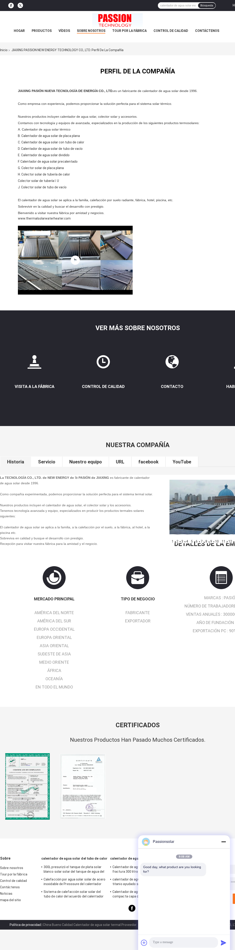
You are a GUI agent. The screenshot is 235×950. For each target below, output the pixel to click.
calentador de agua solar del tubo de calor (74, 858)
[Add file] (144, 943)
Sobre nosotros (91, 31)
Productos (42, 31)
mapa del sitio (10, 900)
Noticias (6, 893)
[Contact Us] (172, 364)
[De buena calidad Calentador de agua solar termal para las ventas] (27, 786)
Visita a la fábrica (34, 386)
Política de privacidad (25, 925)
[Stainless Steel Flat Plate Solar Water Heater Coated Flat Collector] (75, 260)
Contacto (172, 386)
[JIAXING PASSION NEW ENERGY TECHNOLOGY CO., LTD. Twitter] (20, 5)
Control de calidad (171, 31)
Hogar (19, 31)
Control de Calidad (103, 386)
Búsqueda (206, 5)
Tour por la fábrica (129, 31)
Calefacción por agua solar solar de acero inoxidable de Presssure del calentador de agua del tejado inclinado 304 (74, 882)
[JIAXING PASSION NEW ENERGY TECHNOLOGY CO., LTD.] (117, 20)
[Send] (223, 943)
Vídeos (64, 31)
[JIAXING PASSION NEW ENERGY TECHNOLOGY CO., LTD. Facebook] (11, 5)
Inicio (4, 50)
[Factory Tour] (34, 364)
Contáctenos (207, 31)
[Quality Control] (103, 364)
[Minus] (223, 841)
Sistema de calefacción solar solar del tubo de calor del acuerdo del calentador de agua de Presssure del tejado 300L (74, 895)
